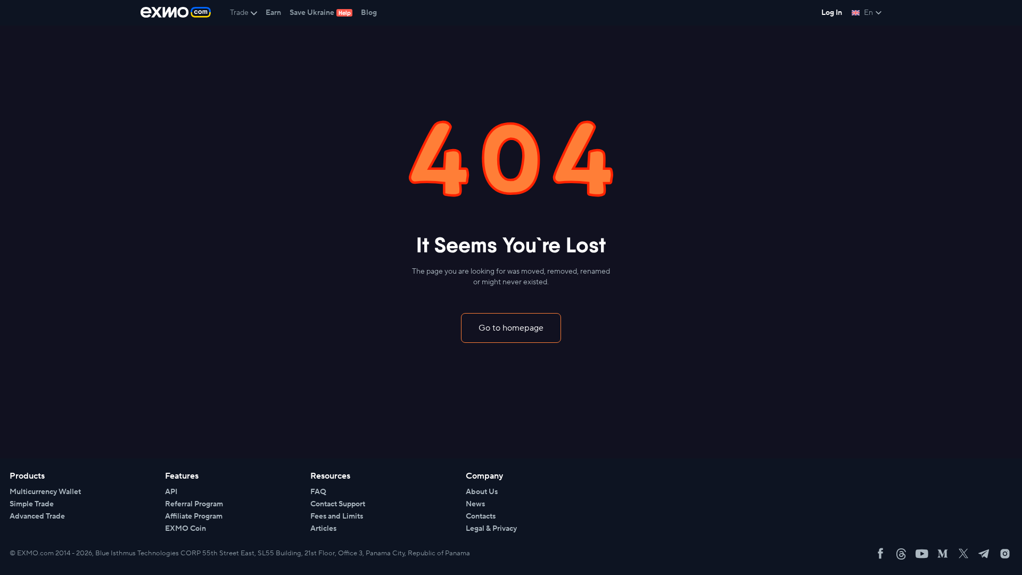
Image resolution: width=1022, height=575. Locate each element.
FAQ (318, 492)
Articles (323, 528)
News (475, 504)
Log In (831, 13)
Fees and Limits (336, 516)
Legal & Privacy (491, 528)
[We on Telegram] (984, 553)
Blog (369, 13)
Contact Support (337, 504)
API (171, 492)
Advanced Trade (37, 516)
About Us (482, 492)
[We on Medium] (942, 553)
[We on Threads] (901, 553)
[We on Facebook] (880, 553)
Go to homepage (511, 328)
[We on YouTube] (921, 553)
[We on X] (963, 553)
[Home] (176, 13)
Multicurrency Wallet (45, 492)
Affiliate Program (193, 516)
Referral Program (194, 504)
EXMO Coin (185, 528)
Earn (273, 13)
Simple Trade (32, 504)
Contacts (481, 516)
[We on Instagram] (1005, 553)
